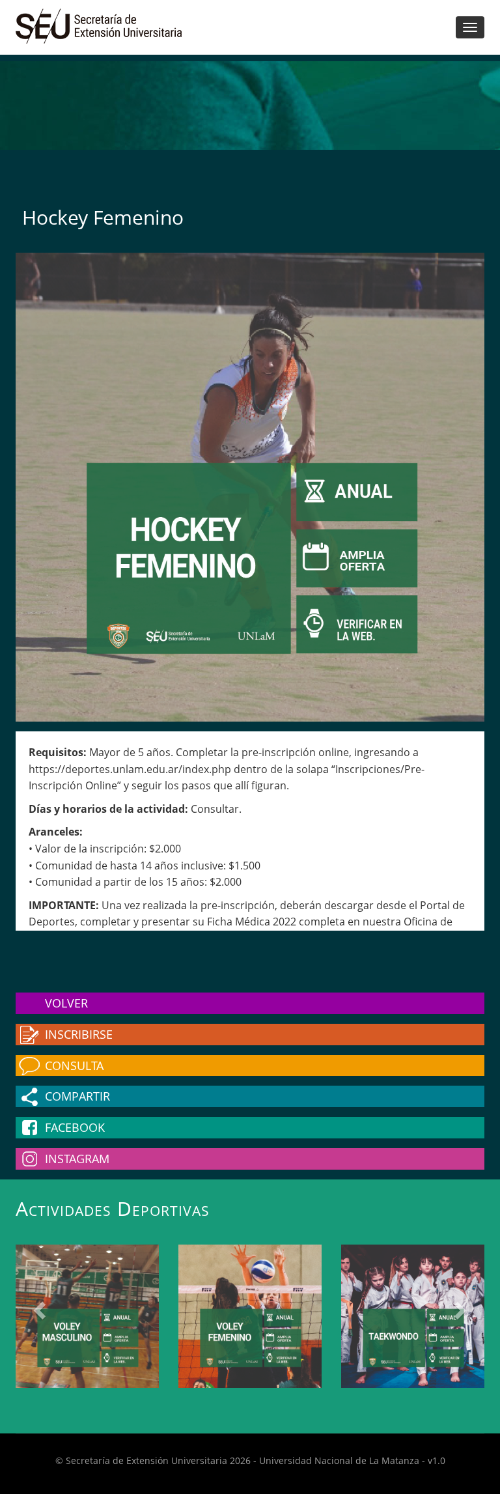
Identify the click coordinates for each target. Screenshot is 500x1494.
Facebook (75, 1127)
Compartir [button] (77, 1096)
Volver (66, 1003)
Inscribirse (79, 1034)
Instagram (77, 1158)
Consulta (74, 1065)
